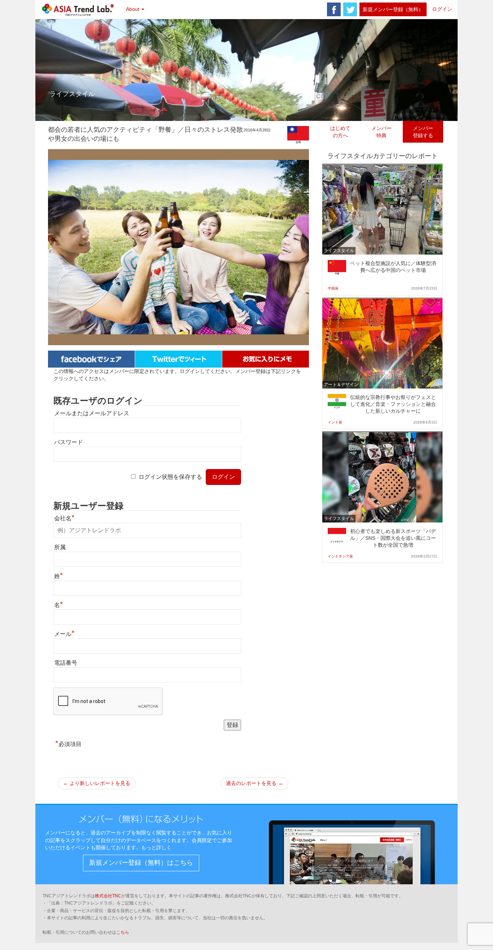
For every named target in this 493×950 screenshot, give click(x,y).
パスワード (68, 442)
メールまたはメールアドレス (91, 413)
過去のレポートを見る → (254, 783)
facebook (334, 9)
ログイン (442, 9)
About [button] (133, 9)
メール (64, 634)
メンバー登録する (423, 131)
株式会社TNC (108, 895)
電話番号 (65, 663)
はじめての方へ (340, 131)
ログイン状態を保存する (170, 477)
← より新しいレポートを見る (96, 783)
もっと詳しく (156, 847)
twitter (350, 9)
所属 (60, 547)
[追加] (265, 358)
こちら (122, 932)
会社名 (64, 518)
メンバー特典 (381, 131)
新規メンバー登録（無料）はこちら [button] (141, 862)
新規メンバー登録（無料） (393, 9)
